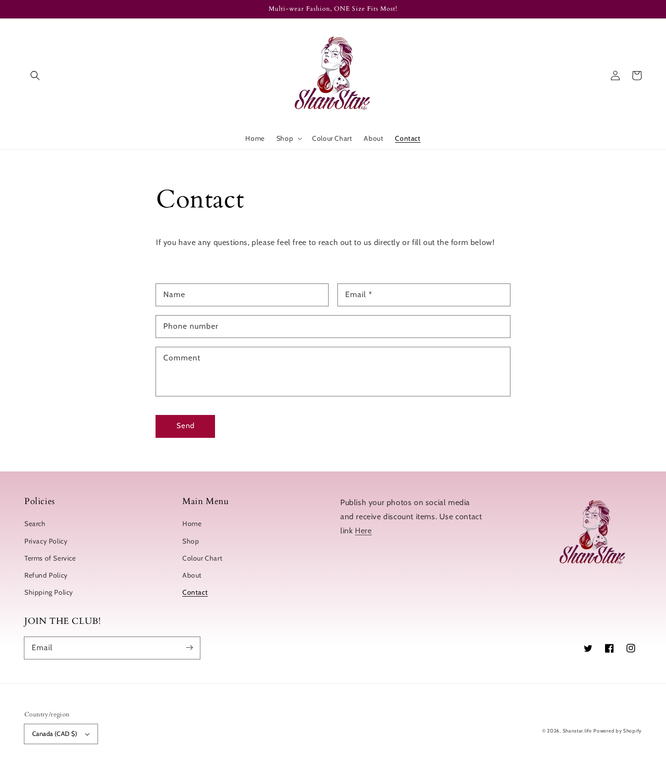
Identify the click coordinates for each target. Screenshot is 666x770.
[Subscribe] (189, 647)
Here (363, 530)
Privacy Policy (45, 541)
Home (191, 523)
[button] (35, 75)
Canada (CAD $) (55, 733)
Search (35, 523)
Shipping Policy (48, 592)
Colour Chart (202, 558)
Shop (190, 541)
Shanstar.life (577, 731)
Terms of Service (50, 558)
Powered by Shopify (617, 731)
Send (185, 425)
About (192, 575)
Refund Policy (46, 575)
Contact (195, 592)
